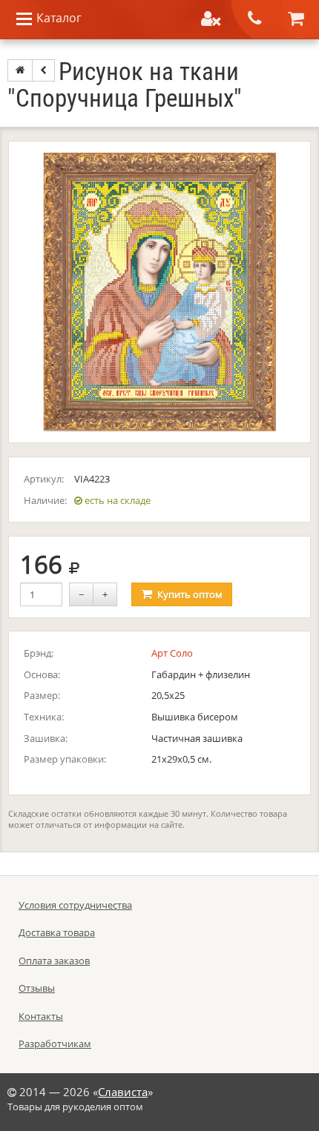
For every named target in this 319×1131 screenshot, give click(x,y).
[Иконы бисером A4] (43, 70)
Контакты (41, 1016)
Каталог (57, 18)
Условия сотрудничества (75, 905)
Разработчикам (55, 1043)
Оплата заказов (54, 960)
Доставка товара (57, 932)
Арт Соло (172, 653)
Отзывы (37, 988)
